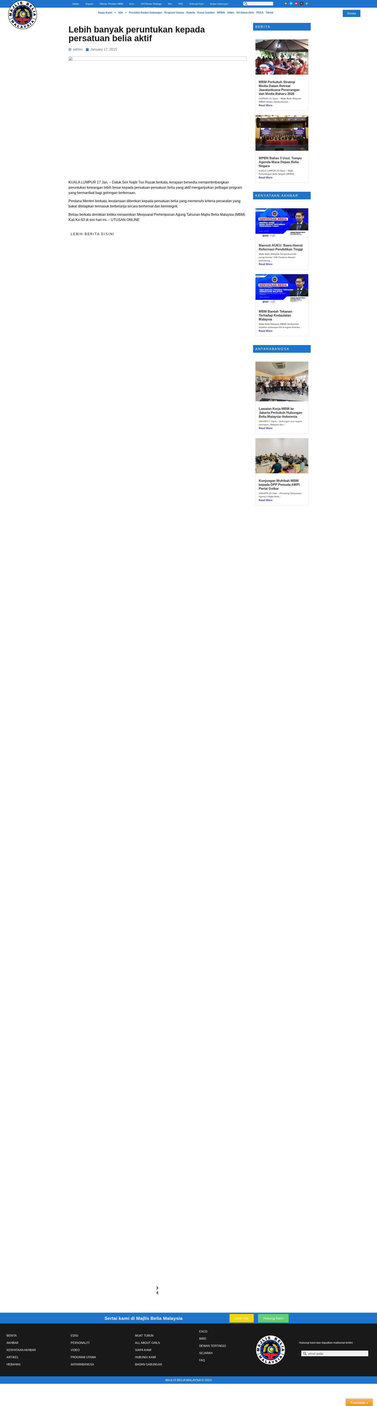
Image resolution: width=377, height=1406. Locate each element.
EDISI (74, 1335)
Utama (75, 4)
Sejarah (89, 4)
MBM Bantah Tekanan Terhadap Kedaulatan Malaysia (275, 315)
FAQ (180, 4)
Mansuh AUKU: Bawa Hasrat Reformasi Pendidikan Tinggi (281, 247)
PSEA (260, 12)
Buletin (190, 12)
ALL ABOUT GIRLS (147, 1342)
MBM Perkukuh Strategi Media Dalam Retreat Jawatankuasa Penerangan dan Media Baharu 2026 (279, 88)
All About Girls (245, 12)
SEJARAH (205, 1353)
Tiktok (269, 12)
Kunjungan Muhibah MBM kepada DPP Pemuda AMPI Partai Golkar (279, 484)
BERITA (12, 1335)
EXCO (203, 1331)
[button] (157, 1288)
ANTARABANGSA (82, 1364)
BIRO (202, 1338)
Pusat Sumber (206, 12)
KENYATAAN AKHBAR (21, 1350)
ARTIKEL (13, 1357)
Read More (265, 105)
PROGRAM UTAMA (83, 1357)
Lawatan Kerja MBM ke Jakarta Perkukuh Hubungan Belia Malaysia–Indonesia (280, 412)
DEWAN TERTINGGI (212, 1346)
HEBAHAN (13, 1364)
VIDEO (75, 1350)
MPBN (221, 12)
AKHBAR (12, 1342)
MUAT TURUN (144, 1335)
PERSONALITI (80, 1342)
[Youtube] (296, 3)
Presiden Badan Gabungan (145, 12)
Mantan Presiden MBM (111, 4)
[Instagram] (301, 3)
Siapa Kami (105, 12)
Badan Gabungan (219, 4)
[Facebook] (286, 3)
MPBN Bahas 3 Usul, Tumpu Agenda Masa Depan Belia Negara (280, 162)
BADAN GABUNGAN (148, 1364)
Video (230, 12)
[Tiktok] (306, 3)
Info (120, 12)
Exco (131, 4)
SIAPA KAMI (143, 1350)
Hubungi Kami (196, 4)
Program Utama (174, 12)
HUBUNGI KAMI (145, 1357)
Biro (170, 4)
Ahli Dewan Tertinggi (151, 4)
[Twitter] (291, 3)
